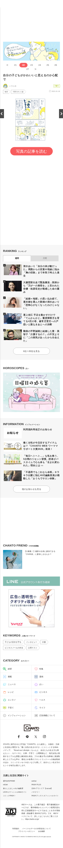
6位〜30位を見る (31, 351)
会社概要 (41, 831)
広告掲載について (47, 715)
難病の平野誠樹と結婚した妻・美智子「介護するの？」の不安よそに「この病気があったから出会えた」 (41, 336)
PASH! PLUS (36, 784)
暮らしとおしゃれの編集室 (13, 788)
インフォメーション (17, 715)
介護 (44, 642)
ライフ (42, 708)
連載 (10, 676)
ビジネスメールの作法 (14, 648)
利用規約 (15, 828)
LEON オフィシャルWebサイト (15, 792)
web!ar (34, 781)
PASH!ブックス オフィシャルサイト (45, 796)
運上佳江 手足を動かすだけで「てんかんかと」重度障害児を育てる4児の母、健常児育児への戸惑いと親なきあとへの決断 (41, 320)
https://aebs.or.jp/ (32, 819)
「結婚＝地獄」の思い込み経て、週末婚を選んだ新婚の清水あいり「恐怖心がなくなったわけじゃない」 (41, 303)
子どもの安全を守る (13, 642)
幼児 (6, 92)
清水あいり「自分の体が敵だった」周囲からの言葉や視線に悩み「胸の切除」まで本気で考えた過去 (41, 271)
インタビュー (31, 642)
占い (41, 684)
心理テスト (32, 648)
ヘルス (42, 700)
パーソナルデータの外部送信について (36, 828)
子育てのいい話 (18, 92)
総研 (10, 669)
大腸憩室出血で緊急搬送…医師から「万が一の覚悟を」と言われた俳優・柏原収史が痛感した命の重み (41, 287)
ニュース (12, 684)
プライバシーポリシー (26, 831)
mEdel (5, 784)
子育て (56, 86)
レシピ (11, 692)
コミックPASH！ (9, 796)
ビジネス (43, 692)
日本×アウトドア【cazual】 (41, 788)
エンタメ (12, 700)
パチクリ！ (35, 792)
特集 (41, 669)
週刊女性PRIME (9, 781)
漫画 (41, 676)
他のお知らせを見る (31, 489)
